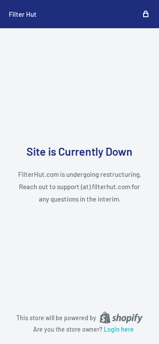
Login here (119, 329)
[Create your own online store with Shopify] (121, 317)
